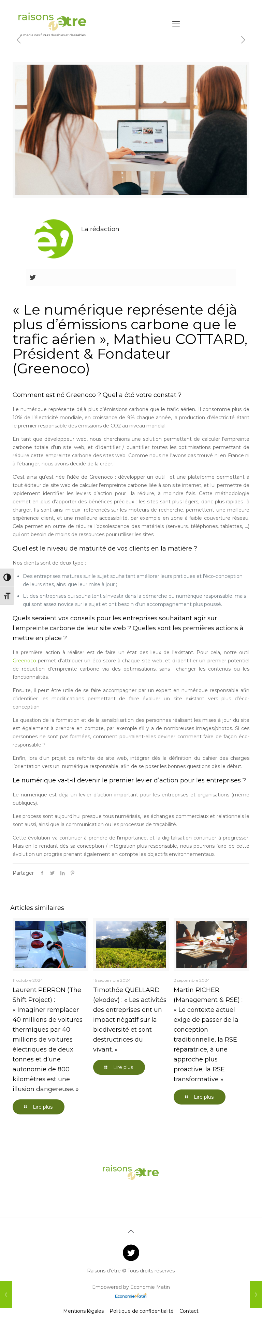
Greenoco (24, 661)
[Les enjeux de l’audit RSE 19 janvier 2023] (6, 1294)
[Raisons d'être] (53, 24)
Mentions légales (83, 1311)
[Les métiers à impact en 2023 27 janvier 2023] (256, 1294)
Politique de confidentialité (142, 1311)
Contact (189, 1311)
